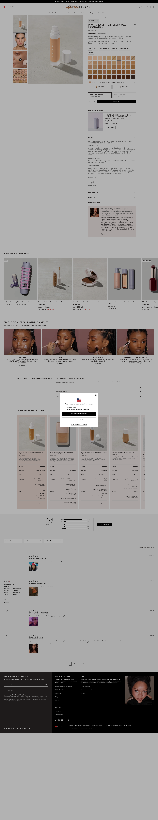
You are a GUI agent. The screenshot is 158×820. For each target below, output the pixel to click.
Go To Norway (79, 419)
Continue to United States (79, 413)
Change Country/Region (79, 424)
